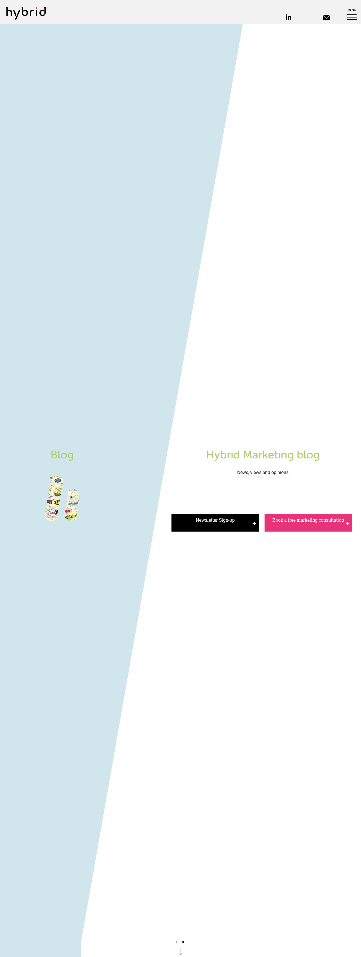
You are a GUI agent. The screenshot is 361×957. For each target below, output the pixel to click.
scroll (180, 942)
